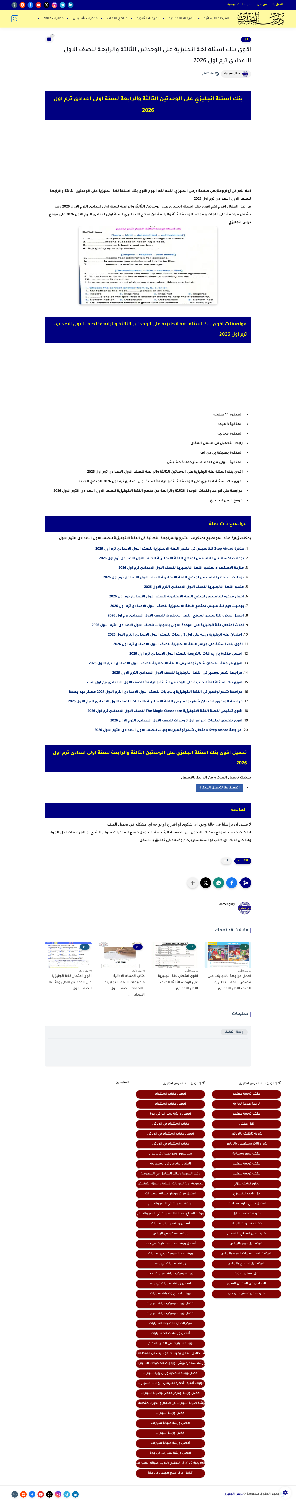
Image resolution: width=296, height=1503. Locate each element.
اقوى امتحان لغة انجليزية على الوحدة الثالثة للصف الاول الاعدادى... (178, 982)
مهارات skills (54, 18)
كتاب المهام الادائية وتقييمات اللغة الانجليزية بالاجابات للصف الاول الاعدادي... (125, 985)
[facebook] (30, 5)
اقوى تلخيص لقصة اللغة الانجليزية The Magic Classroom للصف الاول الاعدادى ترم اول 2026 (165, 711)
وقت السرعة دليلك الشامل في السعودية (170, 1174)
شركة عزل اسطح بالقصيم (246, 1234)
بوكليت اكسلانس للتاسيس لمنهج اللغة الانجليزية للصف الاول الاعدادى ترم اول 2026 (171, 559)
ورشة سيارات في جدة (170, 1264)
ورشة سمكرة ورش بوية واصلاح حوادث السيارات (170, 1363)
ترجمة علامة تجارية (246, 1104)
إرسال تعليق (234, 1032)
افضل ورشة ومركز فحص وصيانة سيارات (170, 1393)
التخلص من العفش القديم (246, 1283)
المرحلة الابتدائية (216, 18)
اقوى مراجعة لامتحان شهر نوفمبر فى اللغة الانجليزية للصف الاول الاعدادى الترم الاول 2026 (165, 664)
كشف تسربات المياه (246, 1224)
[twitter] (46, 5)
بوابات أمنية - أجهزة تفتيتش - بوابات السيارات (170, 1383)
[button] (231, 882)
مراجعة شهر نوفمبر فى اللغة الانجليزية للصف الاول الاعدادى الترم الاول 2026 (177, 673)
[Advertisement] (148, 158)
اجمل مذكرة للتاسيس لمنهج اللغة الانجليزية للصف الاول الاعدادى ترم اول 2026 (176, 597)
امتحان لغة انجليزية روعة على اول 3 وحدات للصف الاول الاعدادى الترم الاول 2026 (175, 635)
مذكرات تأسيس (85, 18)
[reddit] (22, 5)
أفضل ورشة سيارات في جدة (170, 1114)
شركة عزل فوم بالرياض (246, 1244)
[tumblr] (14, 5)
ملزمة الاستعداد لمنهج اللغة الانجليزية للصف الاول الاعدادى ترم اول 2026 (181, 568)
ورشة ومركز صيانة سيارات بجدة (171, 1274)
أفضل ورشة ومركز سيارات (170, 1224)
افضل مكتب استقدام (170, 1094)
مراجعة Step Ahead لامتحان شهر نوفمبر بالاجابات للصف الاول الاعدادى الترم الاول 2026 (168, 730)
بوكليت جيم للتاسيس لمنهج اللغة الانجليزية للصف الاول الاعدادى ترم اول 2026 (177, 606)
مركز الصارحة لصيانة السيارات (170, 1323)
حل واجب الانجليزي (246, 1194)
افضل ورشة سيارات (170, 1413)
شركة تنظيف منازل (247, 1214)
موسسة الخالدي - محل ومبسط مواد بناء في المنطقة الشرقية (170, 1353)
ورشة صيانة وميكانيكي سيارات (170, 1254)
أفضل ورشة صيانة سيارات (170, 1443)
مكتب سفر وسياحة (246, 1154)
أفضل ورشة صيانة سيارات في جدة (170, 1244)
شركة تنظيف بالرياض (246, 1134)
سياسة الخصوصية (240, 4)
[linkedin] (70, 5)
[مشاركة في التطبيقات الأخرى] (192, 882)
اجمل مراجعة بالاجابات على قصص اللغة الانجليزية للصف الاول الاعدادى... (229, 982)
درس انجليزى (233, 1494)
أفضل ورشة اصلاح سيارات (170, 1333)
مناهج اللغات (117, 18)
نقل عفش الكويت (246, 1274)
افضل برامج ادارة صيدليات (247, 1204)
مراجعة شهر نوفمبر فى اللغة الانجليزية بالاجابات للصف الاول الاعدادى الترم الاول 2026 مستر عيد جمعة (155, 692)
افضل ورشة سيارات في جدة (170, 1283)
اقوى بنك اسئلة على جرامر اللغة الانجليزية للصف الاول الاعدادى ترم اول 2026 (178, 644)
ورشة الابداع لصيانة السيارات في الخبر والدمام (170, 1214)
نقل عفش (246, 1124)
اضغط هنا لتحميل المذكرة (219, 788)
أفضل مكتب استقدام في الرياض (170, 1134)
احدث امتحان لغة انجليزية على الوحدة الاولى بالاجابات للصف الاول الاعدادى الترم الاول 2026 (168, 625)
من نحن (262, 4)
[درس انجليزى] (261, 18)
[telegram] (62, 5)
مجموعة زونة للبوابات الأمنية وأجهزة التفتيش (170, 1184)
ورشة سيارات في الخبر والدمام (170, 1204)
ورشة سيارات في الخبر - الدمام (170, 1343)
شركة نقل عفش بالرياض (246, 1293)
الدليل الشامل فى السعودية (170, 1164)
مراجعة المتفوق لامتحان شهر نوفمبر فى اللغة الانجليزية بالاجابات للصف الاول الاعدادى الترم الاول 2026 (155, 702)
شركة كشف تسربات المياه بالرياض (246, 1254)
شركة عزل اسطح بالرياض (246, 1264)
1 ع (246, 39)
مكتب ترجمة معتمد (246, 1094)
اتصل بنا (277, 4)
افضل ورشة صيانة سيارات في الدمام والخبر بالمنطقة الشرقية (170, 1403)
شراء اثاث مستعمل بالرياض (246, 1144)
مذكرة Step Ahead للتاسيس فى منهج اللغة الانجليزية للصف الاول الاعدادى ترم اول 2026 (169, 549)
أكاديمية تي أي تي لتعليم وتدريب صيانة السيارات (170, 1463)
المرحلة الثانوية (148, 18)
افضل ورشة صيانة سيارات (170, 1423)
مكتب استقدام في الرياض (170, 1124)
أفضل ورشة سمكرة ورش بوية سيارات (170, 1373)
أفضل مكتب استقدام (170, 1104)
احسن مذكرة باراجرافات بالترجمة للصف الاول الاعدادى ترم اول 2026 (185, 654)
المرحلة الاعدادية (182, 18)
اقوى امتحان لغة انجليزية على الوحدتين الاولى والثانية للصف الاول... (70, 982)
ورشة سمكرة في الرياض (170, 1234)
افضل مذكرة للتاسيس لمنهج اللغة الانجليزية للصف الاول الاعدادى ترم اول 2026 (176, 616)
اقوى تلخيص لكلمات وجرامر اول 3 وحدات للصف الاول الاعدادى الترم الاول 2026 (176, 721)
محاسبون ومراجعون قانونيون (170, 1154)
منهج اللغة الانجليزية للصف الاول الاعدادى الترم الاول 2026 (194, 587)
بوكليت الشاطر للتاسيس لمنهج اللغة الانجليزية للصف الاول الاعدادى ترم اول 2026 (173, 578)
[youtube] (38, 5)
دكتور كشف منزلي (246, 1184)
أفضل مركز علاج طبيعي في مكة (170, 1473)
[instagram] (54, 5)
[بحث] (14, 18)
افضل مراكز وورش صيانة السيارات (170, 1194)
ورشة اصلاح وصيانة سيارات (170, 1293)
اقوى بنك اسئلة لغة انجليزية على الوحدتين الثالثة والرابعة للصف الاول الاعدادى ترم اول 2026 (164, 683)
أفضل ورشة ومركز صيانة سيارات (170, 1303)
